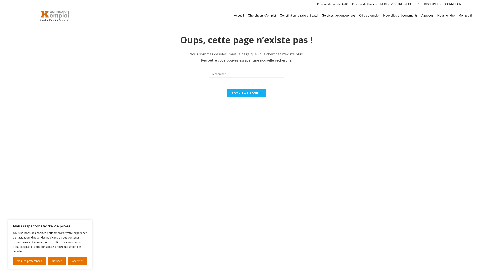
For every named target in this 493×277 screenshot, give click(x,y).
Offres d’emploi (369, 15)
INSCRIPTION (432, 4)
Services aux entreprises (338, 15)
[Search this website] (246, 73)
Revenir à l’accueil (247, 93)
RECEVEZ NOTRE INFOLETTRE (400, 4)
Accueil (239, 15)
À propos (427, 15)
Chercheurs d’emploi (262, 15)
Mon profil (465, 15)
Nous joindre (446, 15)
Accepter (77, 261)
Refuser (57, 261)
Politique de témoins (364, 4)
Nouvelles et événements (400, 15)
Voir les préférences (29, 261)
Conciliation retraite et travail (299, 15)
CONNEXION (453, 4)
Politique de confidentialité (332, 4)
